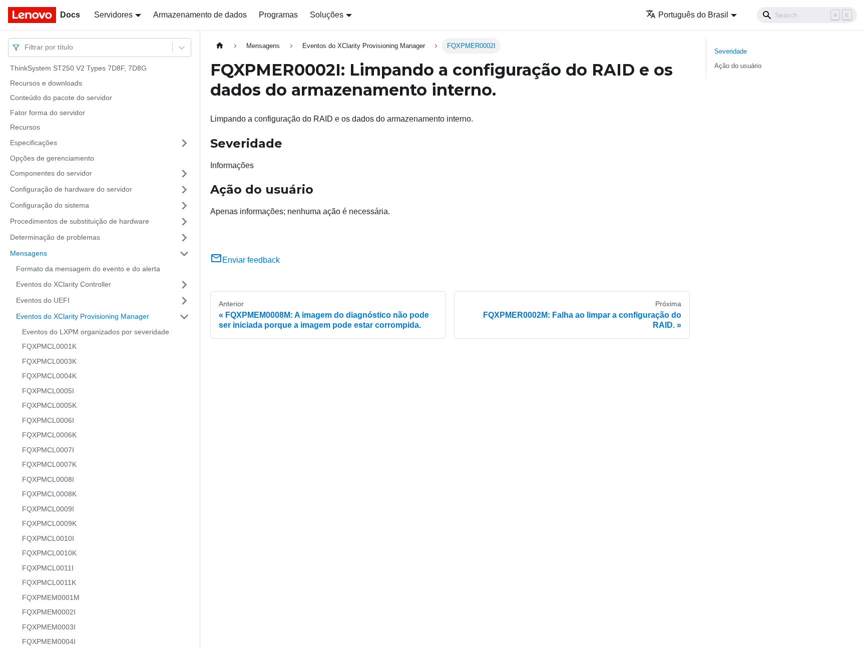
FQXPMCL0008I (48, 479)
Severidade (730, 51)
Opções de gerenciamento (52, 158)
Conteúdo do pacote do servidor (61, 98)
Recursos (25, 127)
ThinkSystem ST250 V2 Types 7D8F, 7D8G (78, 68)
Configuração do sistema (49, 205)
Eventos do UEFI (43, 300)
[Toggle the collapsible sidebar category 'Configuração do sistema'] (184, 206)
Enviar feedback (251, 260)
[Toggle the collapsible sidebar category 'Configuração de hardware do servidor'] (184, 190)
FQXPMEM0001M (51, 597)
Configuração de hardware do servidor (71, 189)
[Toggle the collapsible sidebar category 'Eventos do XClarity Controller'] (184, 285)
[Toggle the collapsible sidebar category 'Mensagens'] (184, 254)
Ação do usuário (737, 66)
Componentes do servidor (51, 173)
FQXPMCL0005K (49, 405)
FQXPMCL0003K (49, 361)
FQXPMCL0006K (49, 435)
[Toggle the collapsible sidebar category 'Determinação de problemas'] (184, 238)
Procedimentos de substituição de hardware (79, 221)
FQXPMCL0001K (49, 346)
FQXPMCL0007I (48, 450)
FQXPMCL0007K (49, 464)
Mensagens (28, 253)
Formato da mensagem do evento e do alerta (88, 269)
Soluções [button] (326, 15)
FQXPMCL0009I (48, 509)
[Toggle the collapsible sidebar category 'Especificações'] (184, 143)
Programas (278, 15)
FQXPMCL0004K (49, 376)
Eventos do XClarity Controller (63, 284)
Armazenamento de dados (200, 15)
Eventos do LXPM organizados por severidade (95, 332)
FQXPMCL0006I (48, 420)
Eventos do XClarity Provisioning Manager (82, 316)
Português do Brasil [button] (693, 15)
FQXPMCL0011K (49, 582)
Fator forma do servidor (47, 113)
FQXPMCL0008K (49, 494)
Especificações (33, 143)
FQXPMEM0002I (49, 612)
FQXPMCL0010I (48, 538)
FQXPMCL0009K (49, 523)
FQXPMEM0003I (49, 627)
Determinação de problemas (55, 237)
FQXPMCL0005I (48, 391)
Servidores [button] (113, 15)
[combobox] (26, 47)
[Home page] (219, 46)
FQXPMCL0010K (49, 553)
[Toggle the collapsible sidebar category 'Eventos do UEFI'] (184, 301)
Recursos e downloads (46, 83)
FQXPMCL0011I (48, 568)
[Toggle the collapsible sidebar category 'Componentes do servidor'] (184, 174)
